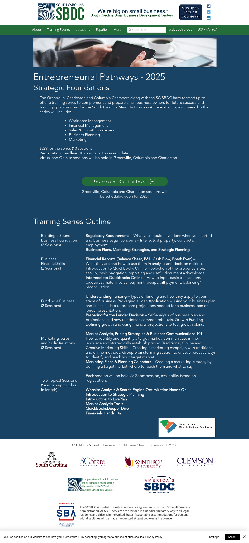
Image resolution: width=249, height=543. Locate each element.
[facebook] (208, 6)
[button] (36, 29)
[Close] (244, 537)
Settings (214, 537)
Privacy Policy (153, 537)
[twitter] (208, 12)
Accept (232, 537)
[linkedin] (208, 18)
